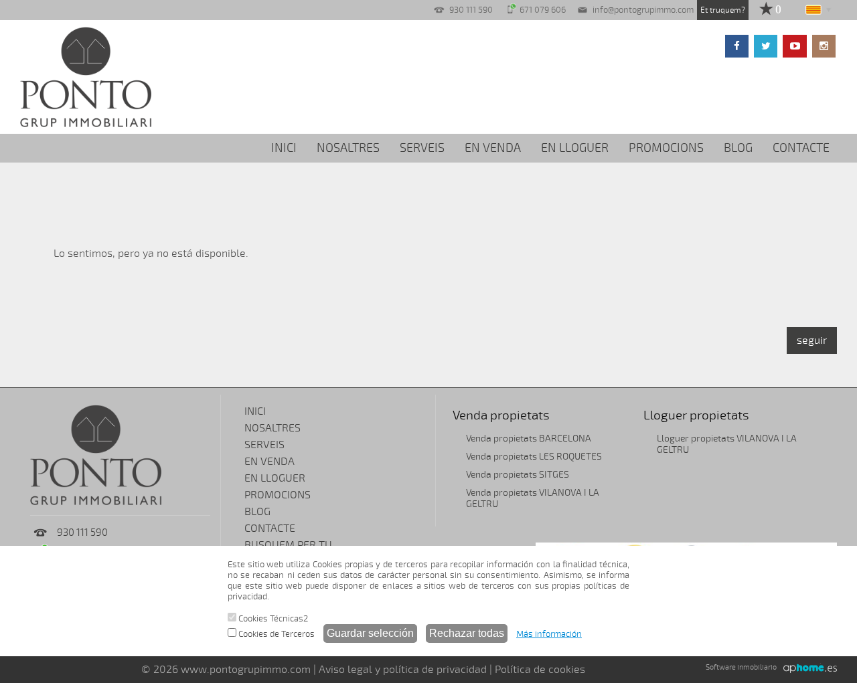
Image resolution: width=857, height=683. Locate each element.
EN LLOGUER (575, 147)
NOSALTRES (348, 147)
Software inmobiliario (741, 667)
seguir (812, 340)
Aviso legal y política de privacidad (403, 669)
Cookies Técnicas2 (272, 618)
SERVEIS (422, 147)
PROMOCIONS (666, 147)
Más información (549, 634)
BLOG (738, 147)
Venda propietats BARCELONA (528, 438)
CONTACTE (801, 147)
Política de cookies (540, 669)
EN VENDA (493, 147)
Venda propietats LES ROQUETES (534, 456)
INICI (284, 147)
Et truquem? (722, 10)
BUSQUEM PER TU (288, 545)
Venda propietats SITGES (517, 474)
